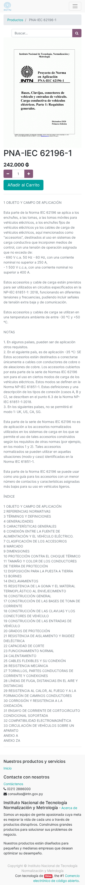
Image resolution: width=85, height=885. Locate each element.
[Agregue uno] (28, 174)
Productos (15, 20)
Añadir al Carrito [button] (23, 184)
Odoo (48, 876)
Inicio (8, 768)
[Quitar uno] (8, 174)
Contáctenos (13, 784)
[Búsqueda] (76, 33)
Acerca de (69, 808)
